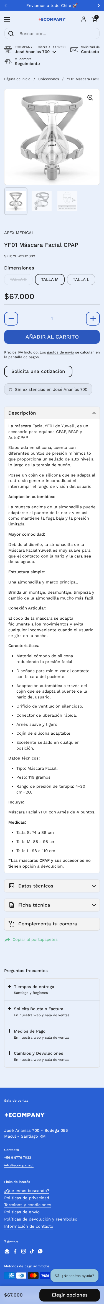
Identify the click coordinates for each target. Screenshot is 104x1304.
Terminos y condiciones (27, 1204)
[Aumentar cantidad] (93, 319)
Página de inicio (17, 79)
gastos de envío (60, 352)
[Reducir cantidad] (11, 319)
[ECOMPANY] (52, 19)
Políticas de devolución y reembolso (40, 1219)
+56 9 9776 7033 (17, 1157)
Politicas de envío (22, 1211)
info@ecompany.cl (19, 1165)
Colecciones (48, 79)
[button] (34, 49)
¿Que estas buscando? (26, 1190)
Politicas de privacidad (26, 1197)
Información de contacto (28, 1226)
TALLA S (18, 279)
